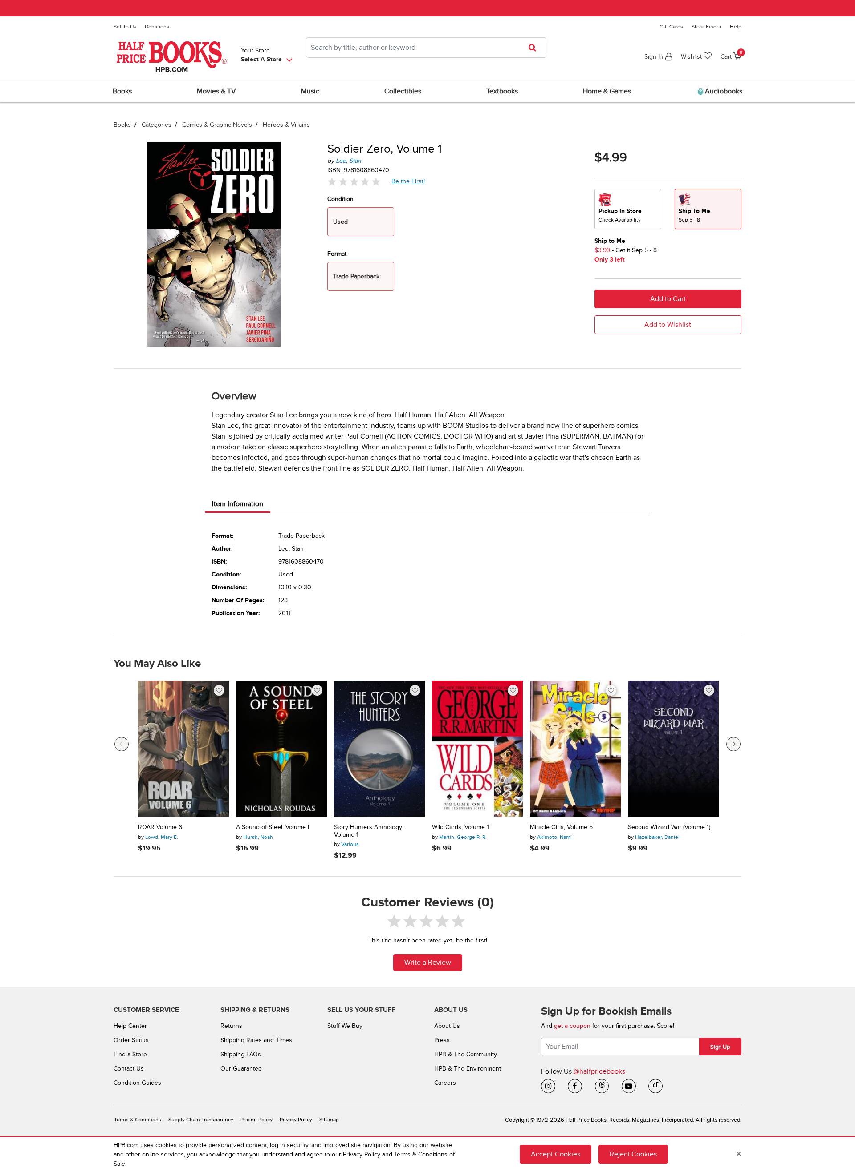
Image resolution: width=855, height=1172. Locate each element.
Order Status (131, 1040)
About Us (447, 1026)
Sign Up (720, 1047)
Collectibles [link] (402, 91)
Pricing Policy (256, 1119)
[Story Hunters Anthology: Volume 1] (379, 749)
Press (442, 1040)
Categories (156, 125)
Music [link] (310, 91)
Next (733, 744)
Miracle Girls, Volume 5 (561, 827)
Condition (340, 199)
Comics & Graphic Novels (217, 125)
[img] (354, 182)
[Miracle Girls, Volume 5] (575, 749)
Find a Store (130, 1054)
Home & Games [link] (607, 91)
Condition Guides (137, 1083)
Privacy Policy (296, 1119)
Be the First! (408, 181)
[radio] (627, 209)
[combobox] (426, 47)
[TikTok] (655, 1086)
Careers (445, 1083)
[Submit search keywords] (535, 48)
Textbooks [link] (502, 91)
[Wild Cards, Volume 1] (477, 749)
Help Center (130, 1026)
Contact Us (129, 1068)
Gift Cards (671, 27)
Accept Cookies (555, 1154)
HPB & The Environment (467, 1068)
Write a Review (427, 962)
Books (122, 125)
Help (735, 27)
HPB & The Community (465, 1054)
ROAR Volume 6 (160, 827)
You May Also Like (157, 663)
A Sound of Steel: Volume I (272, 827)
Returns (231, 1026)
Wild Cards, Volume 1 (460, 827)
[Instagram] (548, 1086)
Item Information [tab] (237, 503)
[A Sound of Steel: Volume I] (281, 749)
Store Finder (706, 27)
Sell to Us (125, 27)
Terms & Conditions (137, 1119)
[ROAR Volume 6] (183, 749)
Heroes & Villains (286, 125)
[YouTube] (629, 1086)
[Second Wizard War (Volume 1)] (673, 749)
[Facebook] (575, 1086)
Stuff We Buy (344, 1026)
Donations (157, 27)
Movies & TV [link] (216, 91)
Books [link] (122, 91)
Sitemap (329, 1119)
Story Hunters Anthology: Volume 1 (368, 831)
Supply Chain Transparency (200, 1119)
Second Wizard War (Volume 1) (669, 827)
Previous (121, 744)
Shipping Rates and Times (256, 1040)
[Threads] (602, 1086)
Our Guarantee (241, 1068)
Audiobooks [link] (722, 91)
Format (336, 254)
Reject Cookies (633, 1154)
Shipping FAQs (240, 1054)
